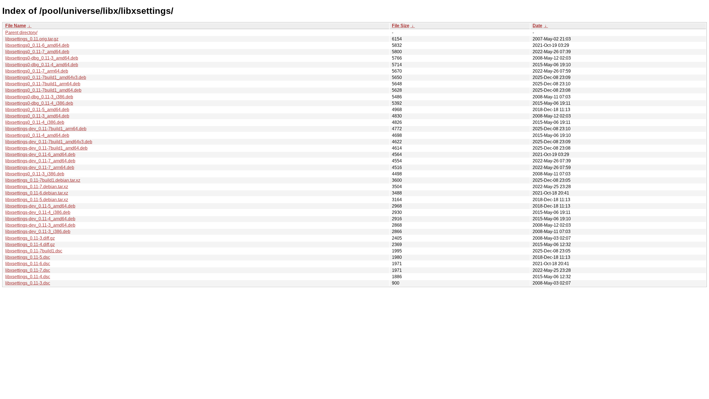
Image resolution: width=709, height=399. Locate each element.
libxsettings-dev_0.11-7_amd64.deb (40, 160)
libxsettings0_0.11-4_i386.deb (34, 122)
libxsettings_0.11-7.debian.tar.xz (36, 186)
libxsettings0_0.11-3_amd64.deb (37, 116)
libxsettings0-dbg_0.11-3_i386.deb (39, 96)
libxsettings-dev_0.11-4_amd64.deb (40, 218)
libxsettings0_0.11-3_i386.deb (34, 174)
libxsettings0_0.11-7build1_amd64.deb (43, 90)
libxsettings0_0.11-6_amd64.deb (37, 45)
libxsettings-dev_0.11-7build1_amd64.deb (46, 148)
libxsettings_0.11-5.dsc (27, 257)
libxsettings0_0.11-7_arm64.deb (36, 71)
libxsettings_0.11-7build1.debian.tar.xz (42, 180)
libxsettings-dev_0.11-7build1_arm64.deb (45, 128)
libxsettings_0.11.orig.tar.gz (31, 39)
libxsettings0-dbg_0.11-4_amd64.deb (41, 64)
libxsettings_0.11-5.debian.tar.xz (36, 199)
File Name (15, 25)
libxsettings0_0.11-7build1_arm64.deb (42, 83)
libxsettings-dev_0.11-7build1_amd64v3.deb (48, 141)
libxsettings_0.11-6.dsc (27, 263)
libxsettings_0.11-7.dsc (27, 270)
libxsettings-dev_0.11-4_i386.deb (37, 212)
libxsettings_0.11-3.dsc (27, 283)
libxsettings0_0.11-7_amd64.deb (37, 51)
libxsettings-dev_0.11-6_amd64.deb (40, 154)
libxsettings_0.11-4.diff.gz (30, 244)
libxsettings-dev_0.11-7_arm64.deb (39, 167)
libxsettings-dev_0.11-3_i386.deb (37, 231)
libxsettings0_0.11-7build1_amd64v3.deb (45, 77)
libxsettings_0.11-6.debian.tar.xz (36, 193)
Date (537, 25)
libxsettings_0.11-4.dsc (27, 276)
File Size (400, 25)
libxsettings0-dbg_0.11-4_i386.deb (39, 103)
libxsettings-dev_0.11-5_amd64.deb (40, 206)
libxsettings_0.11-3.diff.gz (30, 238)
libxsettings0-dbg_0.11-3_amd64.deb (41, 58)
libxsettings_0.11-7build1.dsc (33, 251)
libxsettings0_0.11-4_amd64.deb (37, 135)
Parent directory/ (21, 32)
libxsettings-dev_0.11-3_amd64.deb (40, 225)
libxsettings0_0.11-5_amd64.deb (37, 109)
